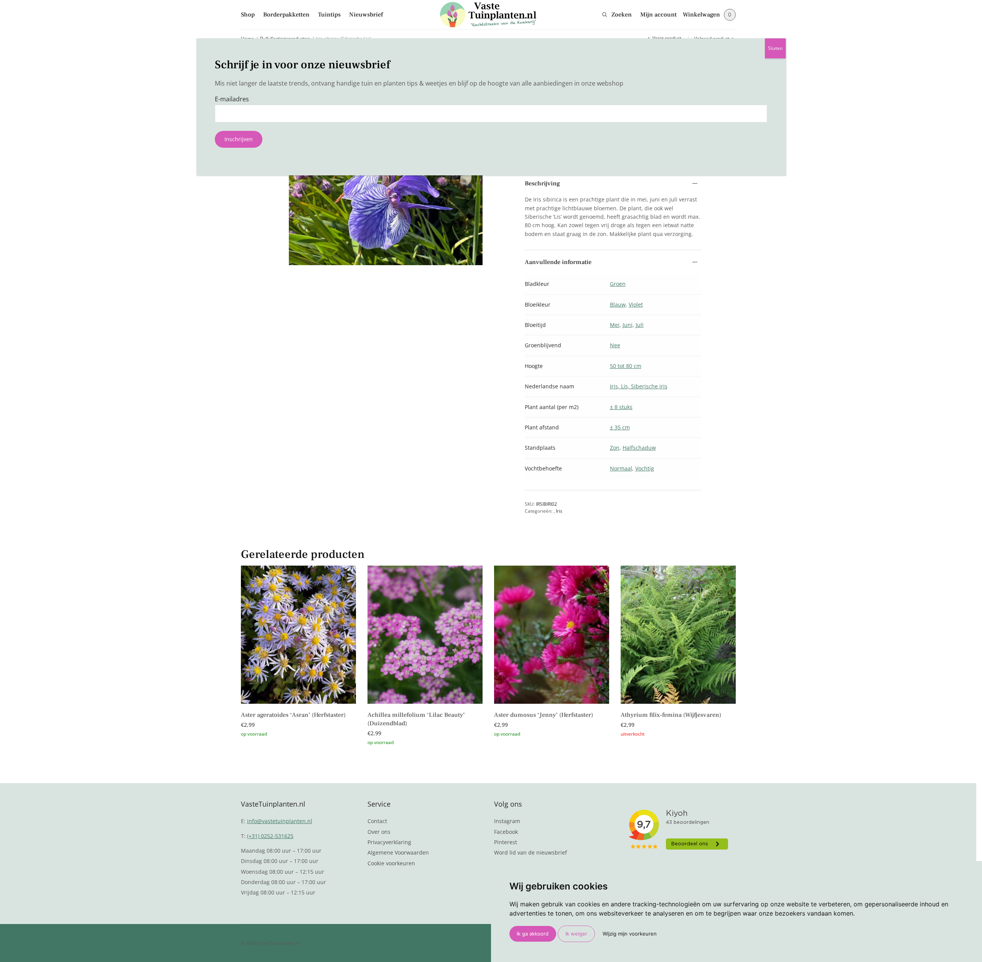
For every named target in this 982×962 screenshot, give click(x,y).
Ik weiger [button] (576, 934)
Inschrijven (238, 139)
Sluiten (775, 48)
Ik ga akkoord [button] (533, 934)
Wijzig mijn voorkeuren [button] (630, 934)
